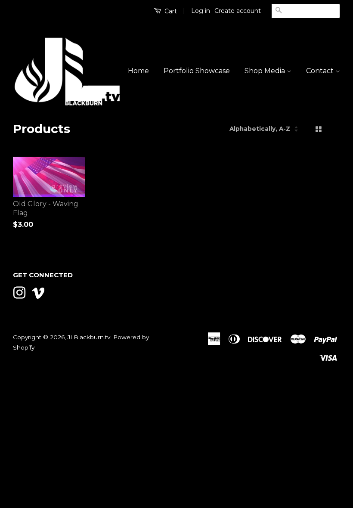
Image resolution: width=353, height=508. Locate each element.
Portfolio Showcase (197, 71)
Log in (200, 11)
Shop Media (266, 71)
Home (138, 71)
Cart (170, 11)
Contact (320, 71)
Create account (237, 11)
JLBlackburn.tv (89, 337)
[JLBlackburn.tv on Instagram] (19, 291)
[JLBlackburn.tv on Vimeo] (38, 291)
